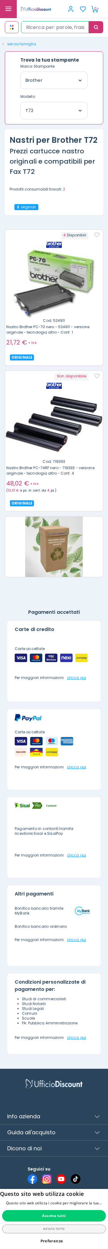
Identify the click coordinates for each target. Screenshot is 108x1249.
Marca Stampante (37, 66)
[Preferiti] (82, 9)
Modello (27, 96)
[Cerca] (96, 27)
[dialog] (54, 1219)
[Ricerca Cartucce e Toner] (12, 27)
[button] (54, 1241)
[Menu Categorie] (8, 9)
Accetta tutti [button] (54, 1215)
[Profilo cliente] (70, 9)
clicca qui (76, 677)
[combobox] (55, 27)
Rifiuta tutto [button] (53, 1229)
